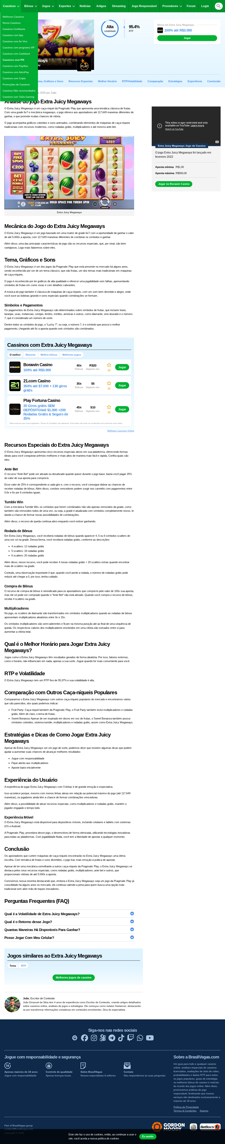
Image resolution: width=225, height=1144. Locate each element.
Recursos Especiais (81, 81)
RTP (23, 965)
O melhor (15, 354)
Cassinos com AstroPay (16, 72)
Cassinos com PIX (13, 59)
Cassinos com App (13, 35)
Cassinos (9, 6)
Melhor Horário (107, 81)
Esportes (65, 6)
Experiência (195, 81)
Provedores (170, 6)
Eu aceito (147, 1136)
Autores (204, 1110)
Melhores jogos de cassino (74, 977)
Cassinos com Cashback (16, 53)
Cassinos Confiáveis (14, 29)
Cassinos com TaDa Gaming (18, 96)
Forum (191, 6)
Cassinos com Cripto (14, 78)
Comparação (155, 81)
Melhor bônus (49, 354)
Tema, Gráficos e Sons (49, 81)
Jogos (46, 6)
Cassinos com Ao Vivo (15, 41)
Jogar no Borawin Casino (173, 184)
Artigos (101, 6)
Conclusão (213, 81)
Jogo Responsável (144, 6)
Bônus (28, 6)
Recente (31, 354)
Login (205, 6)
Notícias (85, 6)
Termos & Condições (185, 1110)
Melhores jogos (71, 354)
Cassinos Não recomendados (19, 90)
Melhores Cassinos (13, 16)
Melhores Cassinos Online (120, 431)
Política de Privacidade (186, 1107)
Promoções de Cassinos (16, 84)
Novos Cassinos (12, 22)
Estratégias (175, 81)
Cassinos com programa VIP (18, 47)
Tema (13, 965)
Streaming (119, 6)
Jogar (187, 38)
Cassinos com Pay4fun (15, 66)
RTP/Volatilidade (132, 81)
